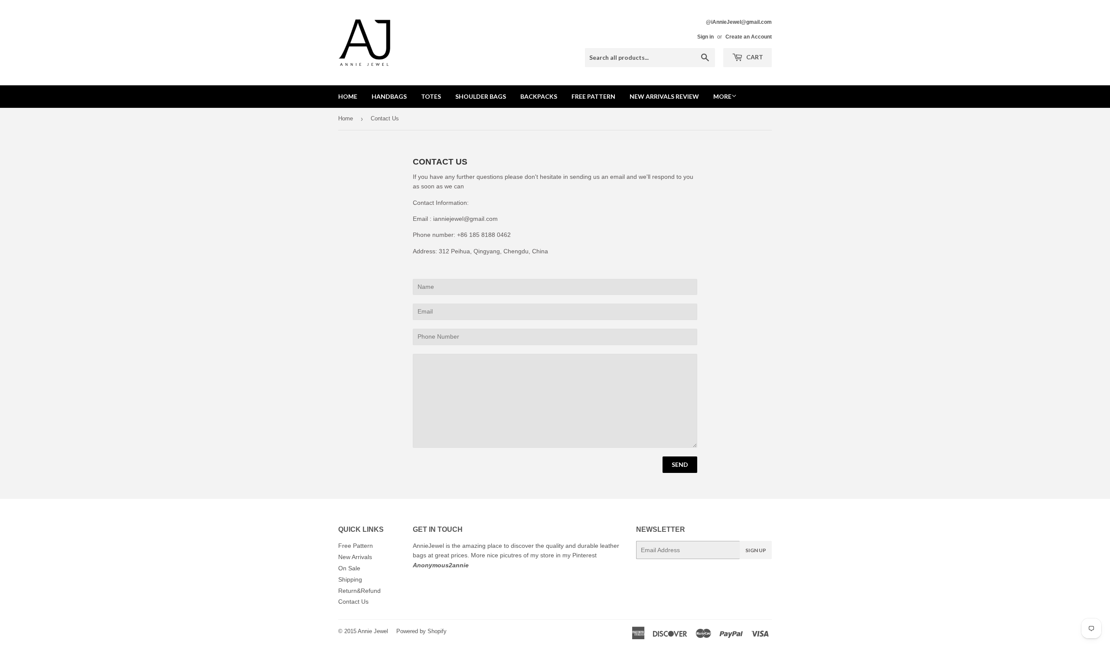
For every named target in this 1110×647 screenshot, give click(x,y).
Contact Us (353, 601)
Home (347, 96)
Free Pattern (593, 96)
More (722, 96)
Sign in (705, 37)
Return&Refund (359, 590)
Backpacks (538, 96)
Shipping (350, 579)
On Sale (349, 568)
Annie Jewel (373, 631)
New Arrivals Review (664, 96)
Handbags (389, 96)
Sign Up (755, 550)
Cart (754, 57)
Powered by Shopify (421, 631)
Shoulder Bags (480, 96)
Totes (431, 96)
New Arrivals (355, 556)
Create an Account (748, 37)
